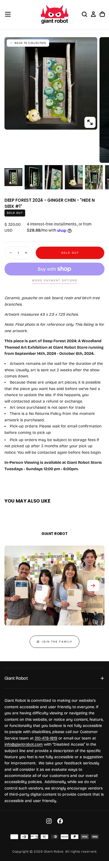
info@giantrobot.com (23, 744)
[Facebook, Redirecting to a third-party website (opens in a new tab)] (60, 821)
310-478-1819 (46, 738)
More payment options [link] (54, 280)
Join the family (57, 641)
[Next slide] (93, 585)
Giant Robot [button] (16, 678)
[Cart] (102, 14)
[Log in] (93, 14)
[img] (14, 836)
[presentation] (90, 122)
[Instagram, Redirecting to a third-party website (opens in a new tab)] (49, 821)
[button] (7, 14)
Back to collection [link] (30, 43)
